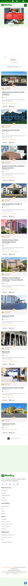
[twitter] (14, 484)
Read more (5, 106)
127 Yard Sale (8, 88)
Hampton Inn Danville (8, 316)
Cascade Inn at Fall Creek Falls (11, 130)
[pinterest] (10, 484)
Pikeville (14, 139)
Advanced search (14, 62)
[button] (25, 5)
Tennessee (7, 103)
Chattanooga (15, 251)
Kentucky (7, 325)
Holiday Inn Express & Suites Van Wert (13, 388)
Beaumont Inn (6, 352)
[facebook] (2, 484)
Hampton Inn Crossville (8, 424)
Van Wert (12, 397)
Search (14, 60)
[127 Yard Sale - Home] (6, 5)
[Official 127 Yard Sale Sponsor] (14, 16)
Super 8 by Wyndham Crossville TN (12, 204)
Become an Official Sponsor (8, 567)
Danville (13, 325)
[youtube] (17, 484)
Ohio (6, 397)
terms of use (11, 573)
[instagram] (6, 484)
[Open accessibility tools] (25, 583)
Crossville (15, 103)
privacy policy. (19, 573)
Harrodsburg (14, 361)
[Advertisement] (14, 45)
